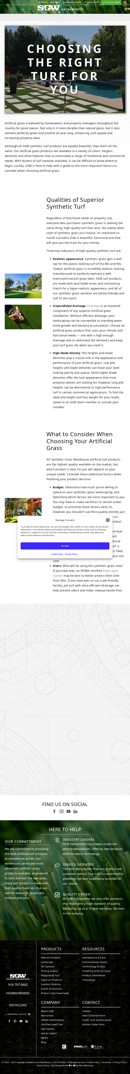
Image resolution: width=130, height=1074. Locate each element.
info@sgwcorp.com (76, 1062)
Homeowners (18, 993)
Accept (65, 545)
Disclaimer (107, 1062)
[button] (107, 520)
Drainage (93, 306)
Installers (18, 1005)
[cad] (64, 1046)
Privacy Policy (71, 553)
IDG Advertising (86, 1065)
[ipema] (80, 1046)
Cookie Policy (57, 553)
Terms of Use (43, 1065)
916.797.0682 (18, 984)
